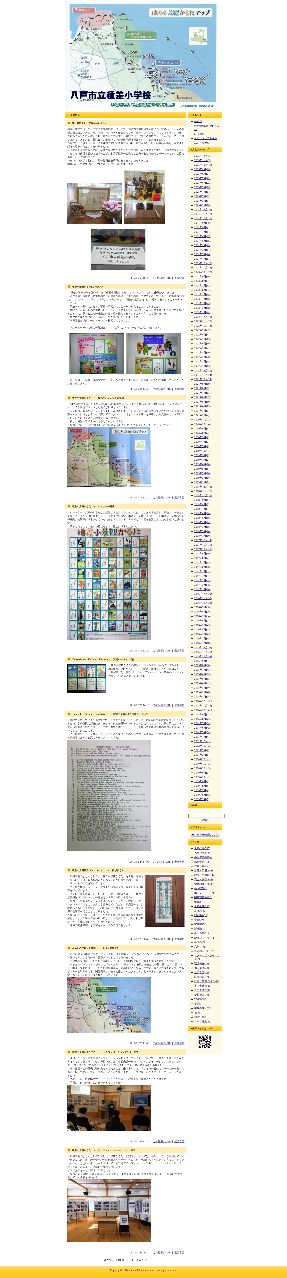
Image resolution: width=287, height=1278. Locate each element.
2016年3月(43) (202, 634)
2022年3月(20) (202, 357)
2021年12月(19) (203, 370)
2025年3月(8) (201, 196)
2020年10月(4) (202, 424)
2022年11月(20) (203, 321)
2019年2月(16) (202, 477)
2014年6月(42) (202, 728)
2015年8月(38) (202, 665)
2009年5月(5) (201, 799)
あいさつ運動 (201, 143)
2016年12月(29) (203, 594)
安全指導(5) (200, 999)
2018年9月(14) (202, 500)
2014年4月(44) (202, 736)
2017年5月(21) (202, 571)
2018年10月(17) (203, 495)
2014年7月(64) (202, 723)
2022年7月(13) (202, 339)
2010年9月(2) (201, 772)
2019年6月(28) (202, 464)
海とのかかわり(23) (205, 951)
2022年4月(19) (202, 352)
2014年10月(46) (203, 710)
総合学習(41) (201, 861)
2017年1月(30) (202, 589)
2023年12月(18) (203, 263)
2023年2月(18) (202, 308)
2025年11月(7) (202, 160)
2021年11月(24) (203, 375)
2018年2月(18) (202, 531)
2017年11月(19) (203, 544)
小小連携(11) (201, 933)
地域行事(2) (200, 1017)
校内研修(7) (200, 888)
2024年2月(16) (202, 254)
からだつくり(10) (204, 937)
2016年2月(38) (202, 638)
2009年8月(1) (201, 786)
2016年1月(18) (202, 643)
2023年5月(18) (202, 294)
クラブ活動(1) (202, 1021)
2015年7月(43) (202, 669)
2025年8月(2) (201, 174)
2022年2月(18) (202, 361)
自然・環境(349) (203, 870)
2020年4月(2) (201, 442)
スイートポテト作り (205, 138)
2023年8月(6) (201, 281)
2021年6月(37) (202, 397)
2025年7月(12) (202, 178)
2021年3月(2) (201, 410)
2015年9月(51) (202, 661)
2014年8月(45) (202, 719)
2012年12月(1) (202, 741)
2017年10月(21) (203, 549)
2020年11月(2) (202, 419)
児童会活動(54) (202, 852)
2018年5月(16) (202, 518)
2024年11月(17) (203, 214)
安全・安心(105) (203, 879)
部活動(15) (200, 928)
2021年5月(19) (202, 401)
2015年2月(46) (202, 692)
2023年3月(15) (202, 303)
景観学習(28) (201, 972)
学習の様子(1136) (204, 884)
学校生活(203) (202, 906)
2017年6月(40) (202, 567)
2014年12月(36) (203, 701)
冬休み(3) (199, 942)
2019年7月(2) (201, 459)
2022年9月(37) (202, 330)
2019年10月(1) (202, 451)
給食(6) (198, 902)
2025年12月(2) (202, 156)
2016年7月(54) (202, 616)
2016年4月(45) (202, 629)
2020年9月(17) (202, 428)
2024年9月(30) (202, 223)
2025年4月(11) (202, 191)
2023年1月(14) (202, 312)
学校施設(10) (201, 994)
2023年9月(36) (202, 276)
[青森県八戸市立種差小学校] (143, 109)
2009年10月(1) (202, 777)
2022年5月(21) (202, 348)
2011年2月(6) (201, 754)
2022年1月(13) (202, 366)
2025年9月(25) (202, 169)
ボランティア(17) (204, 893)
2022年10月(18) (203, 325)
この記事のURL (162, 278)
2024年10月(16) (203, 218)
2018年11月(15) (203, 491)
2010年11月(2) (202, 763)
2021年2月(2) (201, 415)
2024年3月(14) (202, 250)
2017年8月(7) (201, 558)
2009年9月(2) (201, 781)
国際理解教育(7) (203, 897)
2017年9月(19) (202, 553)
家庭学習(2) (200, 924)
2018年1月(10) (202, 536)
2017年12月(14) (203, 540)
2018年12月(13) (203, 486)
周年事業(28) (201, 968)
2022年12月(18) (203, 317)
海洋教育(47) (201, 976)
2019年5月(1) (201, 468)
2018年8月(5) (201, 504)
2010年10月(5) (202, 768)
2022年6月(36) (202, 343)
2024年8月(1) (201, 227)
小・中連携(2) (202, 985)
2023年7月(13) (202, 285)
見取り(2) (199, 946)
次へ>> (143, 1260)
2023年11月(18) (203, 267)
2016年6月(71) (202, 620)
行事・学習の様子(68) (206, 981)
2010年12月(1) (202, 759)
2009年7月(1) (201, 790)
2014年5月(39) (202, 732)
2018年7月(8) (201, 509)
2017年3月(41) (202, 580)
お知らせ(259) (202, 866)
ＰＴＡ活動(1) (202, 990)
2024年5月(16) (202, 241)
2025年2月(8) (201, 200)
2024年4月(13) (202, 245)
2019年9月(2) (201, 455)
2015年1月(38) (202, 696)
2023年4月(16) (202, 299)
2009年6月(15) (202, 795)
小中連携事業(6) (203, 857)
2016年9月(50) (202, 607)
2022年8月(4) (201, 334)
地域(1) (198, 1012)
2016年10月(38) (203, 603)
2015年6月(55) (202, 674)
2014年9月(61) (202, 714)
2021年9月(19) (202, 383)
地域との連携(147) (204, 875)
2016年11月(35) (203, 598)
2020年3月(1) (201, 446)
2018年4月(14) (202, 522)
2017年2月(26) (202, 585)
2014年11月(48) (203, 705)
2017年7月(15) (202, 562)
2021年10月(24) (203, 379)
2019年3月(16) (202, 473)
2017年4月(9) (201, 576)
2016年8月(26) (202, 611)
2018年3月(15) (202, 527)
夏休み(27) (200, 911)
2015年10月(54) (203, 656)
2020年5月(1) (201, 437)
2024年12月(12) (203, 209)
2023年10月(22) (203, 272)
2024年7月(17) (202, 232)
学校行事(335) (202, 848)
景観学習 (179, 278)
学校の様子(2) (202, 1008)
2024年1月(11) (202, 259)
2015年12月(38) (203, 647)
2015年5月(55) (202, 678)
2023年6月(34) (202, 290)
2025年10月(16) (203, 165)
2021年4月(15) (202, 406)
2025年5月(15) (202, 187)
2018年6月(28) (202, 513)
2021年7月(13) (202, 392)
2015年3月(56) (202, 687)
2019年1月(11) (202, 482)
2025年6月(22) (202, 182)
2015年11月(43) (203, 652)
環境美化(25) (201, 963)
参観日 (198, 121)
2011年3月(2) (201, 750)
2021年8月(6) (201, 388)
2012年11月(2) (202, 745)
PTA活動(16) (201, 915)
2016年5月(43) (202, 625)
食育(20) (199, 919)
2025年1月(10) (202, 205)
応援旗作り (200, 134)
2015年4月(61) (202, 683)
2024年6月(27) (202, 236)
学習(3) (198, 1003)
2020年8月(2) (201, 433)
